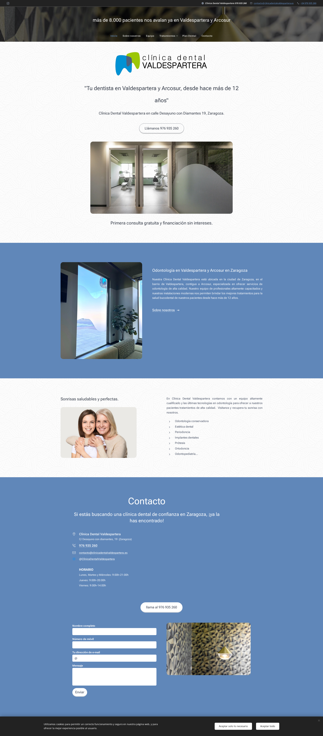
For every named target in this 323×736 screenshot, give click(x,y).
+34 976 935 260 (308, 3)
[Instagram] (8, 3)
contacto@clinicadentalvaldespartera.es (274, 3)
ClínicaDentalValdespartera (98, 559)
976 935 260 (88, 546)
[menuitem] (115, 36)
